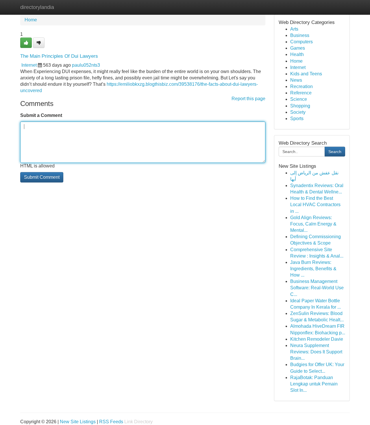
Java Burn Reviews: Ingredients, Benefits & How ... (313, 268)
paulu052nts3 (86, 65)
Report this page (248, 98)
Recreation (301, 86)
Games (297, 48)
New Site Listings (78, 421)
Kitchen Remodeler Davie (316, 339)
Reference (301, 92)
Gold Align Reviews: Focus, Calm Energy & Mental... (313, 224)
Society (298, 112)
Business (299, 35)
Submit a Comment (41, 115)
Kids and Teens (306, 73)
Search (334, 151)
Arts (294, 29)
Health (297, 54)
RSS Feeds (111, 421)
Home (31, 19)
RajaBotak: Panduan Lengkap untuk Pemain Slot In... (314, 384)
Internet (29, 65)
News (296, 80)
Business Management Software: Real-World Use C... (317, 288)
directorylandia (37, 7)
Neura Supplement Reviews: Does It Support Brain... (316, 352)
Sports (297, 118)
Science (298, 99)
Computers (301, 41)
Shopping (300, 105)
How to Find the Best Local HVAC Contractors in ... (315, 204)
